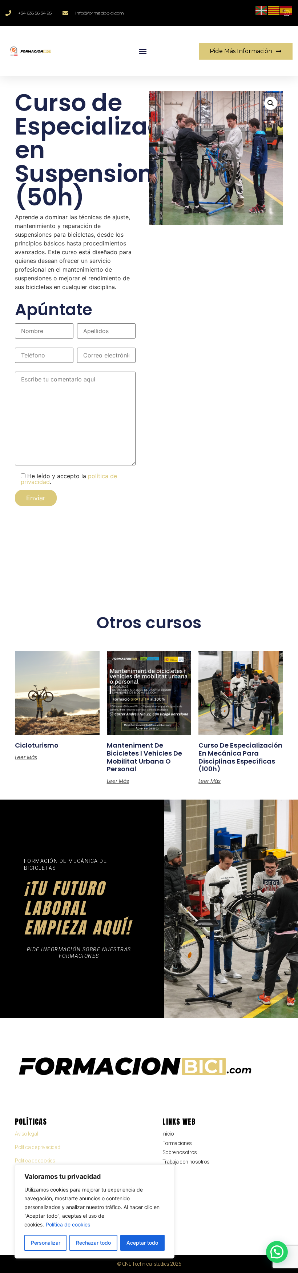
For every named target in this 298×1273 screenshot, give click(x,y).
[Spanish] (286, 9)
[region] (94, 1211)
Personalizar (45, 1243)
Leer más (26, 757)
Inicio (168, 1134)
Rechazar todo (93, 1243)
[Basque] (261, 9)
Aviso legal (26, 1134)
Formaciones (177, 1143)
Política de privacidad (37, 1147)
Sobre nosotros (179, 1152)
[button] (143, 51)
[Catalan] (274, 9)
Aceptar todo (142, 1243)
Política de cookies (68, 1224)
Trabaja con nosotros (186, 1162)
